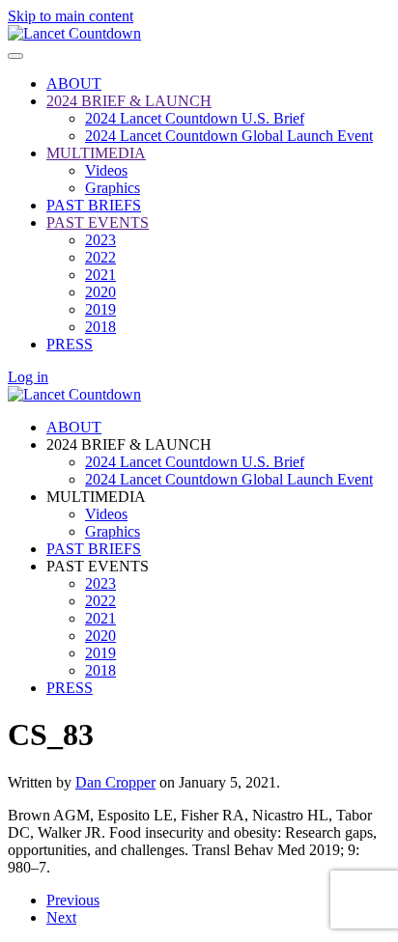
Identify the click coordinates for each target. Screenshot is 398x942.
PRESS (69, 344)
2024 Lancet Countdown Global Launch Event (229, 135)
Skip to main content (70, 16)
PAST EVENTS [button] (97, 566)
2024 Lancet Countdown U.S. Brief (194, 118)
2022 (100, 257)
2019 (100, 309)
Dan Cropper (115, 782)
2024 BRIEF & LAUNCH (129, 101)
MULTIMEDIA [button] (96, 496)
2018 (100, 327)
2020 (100, 292)
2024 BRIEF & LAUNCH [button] (129, 444)
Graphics (112, 188)
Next (61, 917)
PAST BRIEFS (93, 205)
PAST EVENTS (97, 222)
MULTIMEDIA (96, 153)
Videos (106, 170)
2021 (100, 274)
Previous (73, 900)
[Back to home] (74, 33)
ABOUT (73, 83)
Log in (28, 377)
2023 (100, 240)
